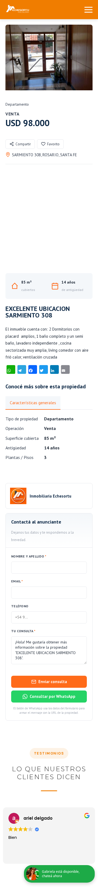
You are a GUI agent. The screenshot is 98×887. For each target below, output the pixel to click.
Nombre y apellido (29, 556)
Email (17, 581)
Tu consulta (23, 631)
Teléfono (19, 606)
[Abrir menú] (88, 10)
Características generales (33, 402)
